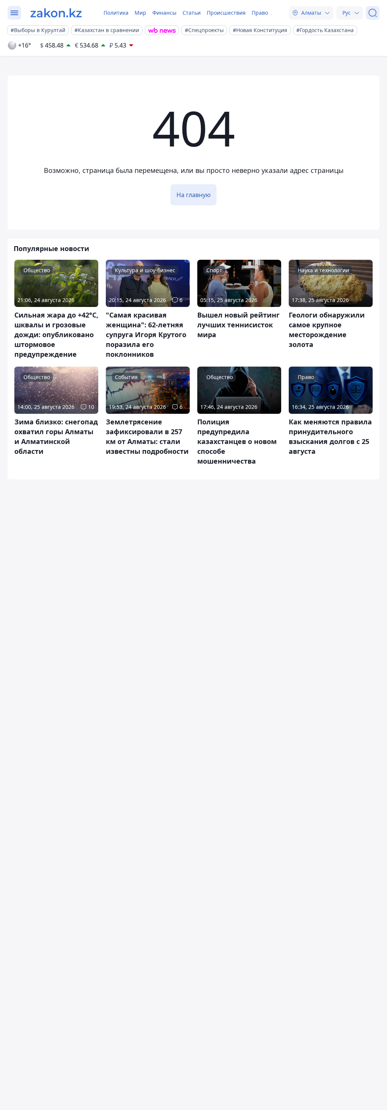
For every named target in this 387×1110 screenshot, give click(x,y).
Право (260, 12)
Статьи (192, 12)
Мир (140, 12)
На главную (193, 195)
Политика (116, 12)
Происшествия (226, 12)
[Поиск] (372, 13)
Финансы (164, 12)
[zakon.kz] (56, 12)
